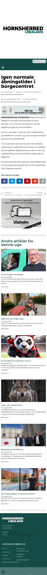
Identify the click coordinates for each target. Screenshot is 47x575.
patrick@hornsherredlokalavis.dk (21, 535)
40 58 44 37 (13, 532)
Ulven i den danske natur (11, 405)
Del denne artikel (10, 175)
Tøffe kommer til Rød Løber (12, 319)
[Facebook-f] (3, 572)
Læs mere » (5, 287)
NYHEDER (18, 92)
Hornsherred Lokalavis (7, 92)
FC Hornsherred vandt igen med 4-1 (16, 361)
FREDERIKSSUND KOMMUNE (32, 92)
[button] (3, 67)
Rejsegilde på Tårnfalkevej (12, 449)
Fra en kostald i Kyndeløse (12, 274)
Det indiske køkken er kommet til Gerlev (18, 494)
